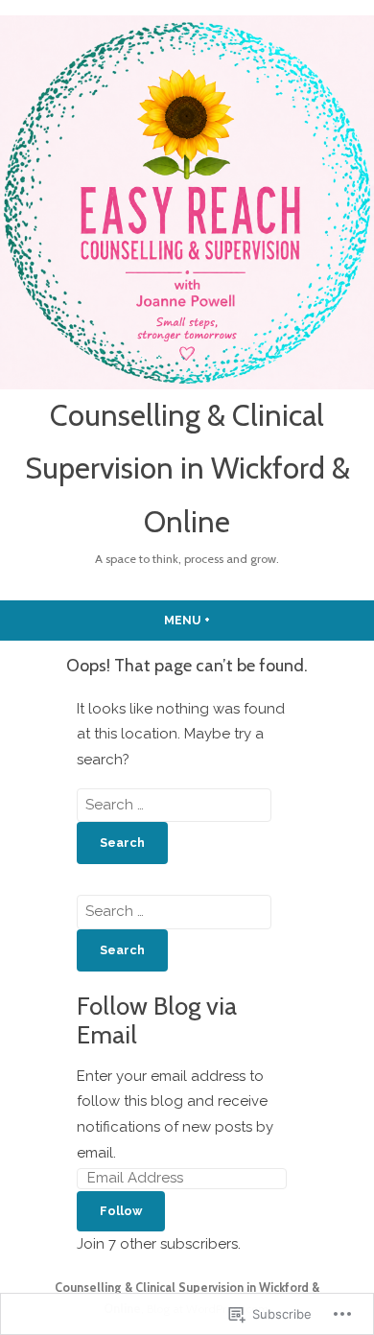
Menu (223, 620)
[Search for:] (174, 804)
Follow (121, 1211)
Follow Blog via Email (157, 1019)
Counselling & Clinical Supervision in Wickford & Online (187, 468)
